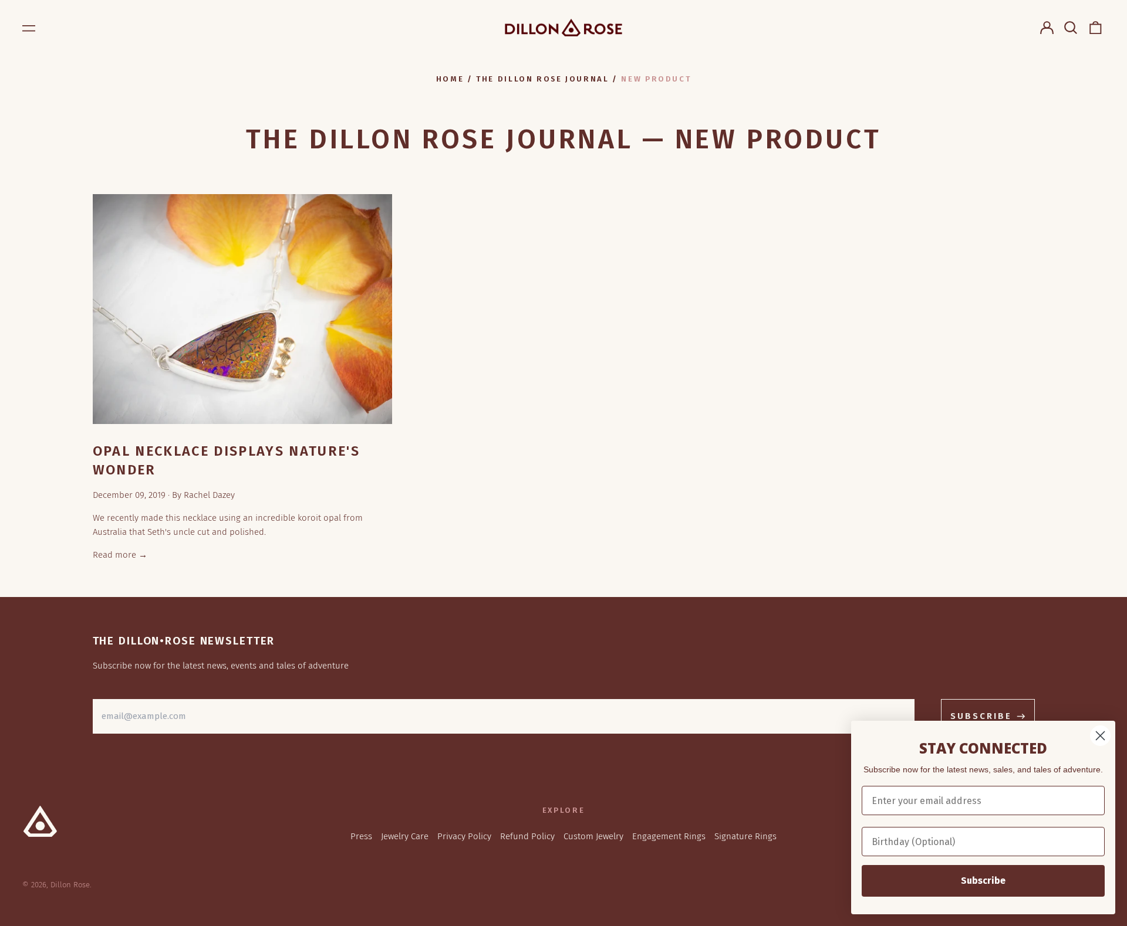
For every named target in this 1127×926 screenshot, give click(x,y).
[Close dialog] (1100, 735)
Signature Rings (745, 836)
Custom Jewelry (593, 836)
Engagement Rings (669, 836)
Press (361, 836)
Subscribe (983, 880)
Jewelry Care (404, 836)
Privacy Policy (464, 836)
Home (450, 78)
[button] (1071, 28)
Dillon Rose (70, 884)
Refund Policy (527, 836)
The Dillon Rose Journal (542, 78)
